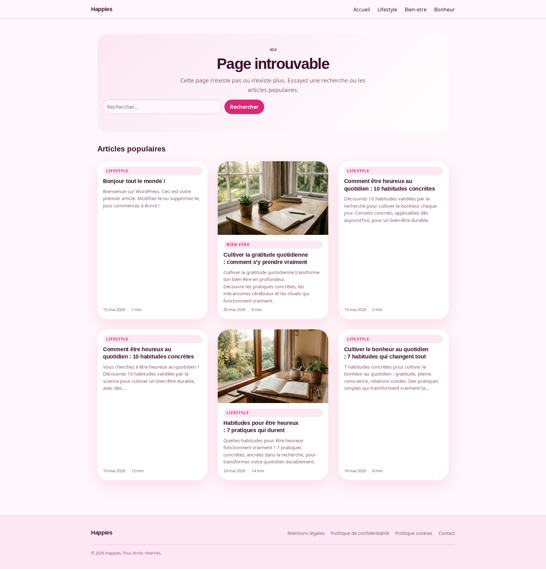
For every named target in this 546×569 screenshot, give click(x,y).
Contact (447, 533)
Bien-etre (416, 9)
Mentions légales (306, 533)
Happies (101, 9)
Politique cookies (413, 533)
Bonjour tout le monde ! (134, 181)
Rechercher (244, 106)
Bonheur (444, 9)
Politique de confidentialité (360, 533)
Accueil (361, 9)
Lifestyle (387, 9)
